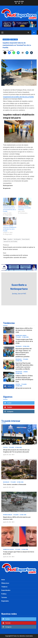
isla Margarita (17, 239)
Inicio (3, 579)
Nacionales (6, 482)
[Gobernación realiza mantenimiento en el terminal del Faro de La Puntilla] (9, 201)
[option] (19, 328)
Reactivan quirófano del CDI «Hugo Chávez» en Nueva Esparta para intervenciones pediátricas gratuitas (8, 352)
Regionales (6, 39)
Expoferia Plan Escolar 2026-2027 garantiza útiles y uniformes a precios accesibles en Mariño (8, 364)
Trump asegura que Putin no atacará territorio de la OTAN (8, 340)
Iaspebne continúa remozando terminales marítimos (24, 207)
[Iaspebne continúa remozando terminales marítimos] (24, 201)
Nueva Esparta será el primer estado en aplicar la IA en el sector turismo (19, 247)
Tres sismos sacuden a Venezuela (19, 469)
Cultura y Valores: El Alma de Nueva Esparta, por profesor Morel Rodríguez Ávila (8, 377)
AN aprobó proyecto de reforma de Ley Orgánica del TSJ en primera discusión (19, 434)
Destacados (19, 371)
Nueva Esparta (25, 239)
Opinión (25, 371)
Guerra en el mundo (21, 335)
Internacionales (7, 514)
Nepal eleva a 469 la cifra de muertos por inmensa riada (8, 328)
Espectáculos (5, 590)
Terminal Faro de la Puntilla (10, 241)
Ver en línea (34, 32)
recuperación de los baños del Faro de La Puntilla (18, 97)
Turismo (4, 597)
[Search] (28, 32)
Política (18, 384)
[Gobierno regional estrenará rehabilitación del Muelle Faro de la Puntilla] (9, 221)
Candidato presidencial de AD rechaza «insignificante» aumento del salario (15, 255)
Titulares (18, 337)
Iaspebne (10, 239)
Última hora (14, 39)
